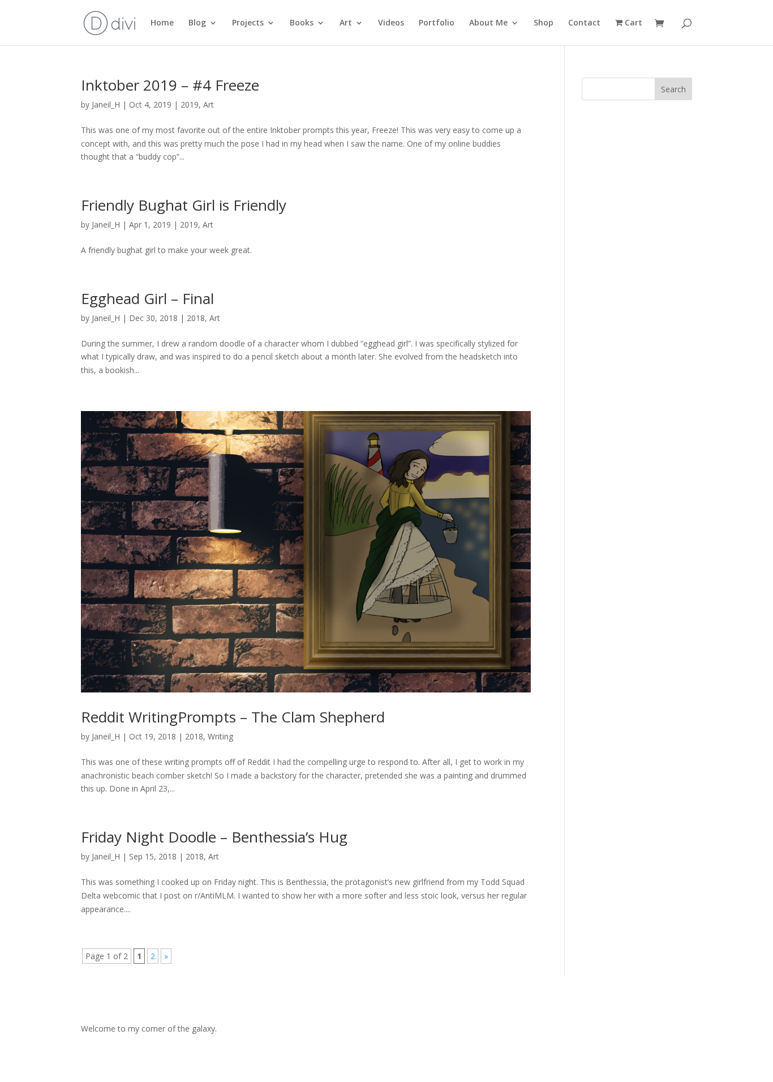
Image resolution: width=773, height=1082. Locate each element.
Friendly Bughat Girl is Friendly (183, 205)
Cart (632, 23)
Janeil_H (106, 104)
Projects (248, 23)
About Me (488, 23)
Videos (391, 23)
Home (162, 23)
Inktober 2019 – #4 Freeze (170, 85)
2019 (190, 104)
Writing (220, 736)
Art (346, 23)
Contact (584, 23)
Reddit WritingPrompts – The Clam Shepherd (233, 717)
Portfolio (436, 23)
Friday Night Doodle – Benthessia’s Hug (214, 837)
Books (302, 23)
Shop (543, 23)
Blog (197, 23)
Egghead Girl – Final (147, 298)
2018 (196, 318)
